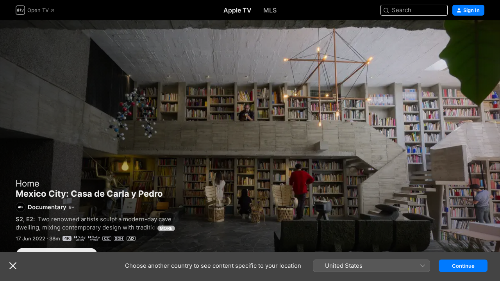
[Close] (12, 265)
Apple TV (237, 10)
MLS (270, 10)
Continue (463, 266)
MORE (166, 228)
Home (27, 183)
